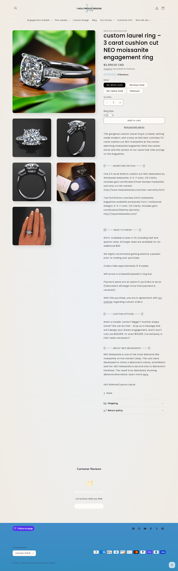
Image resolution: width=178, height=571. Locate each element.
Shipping (108, 69)
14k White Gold (114, 85)
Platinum (135, 91)
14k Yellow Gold (114, 91)
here (145, 374)
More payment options (134, 127)
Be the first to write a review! (89, 506)
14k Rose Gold (136, 85)
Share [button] (109, 393)
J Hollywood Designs (29, 563)
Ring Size (109, 111)
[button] (16, 8)
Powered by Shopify (46, 563)
